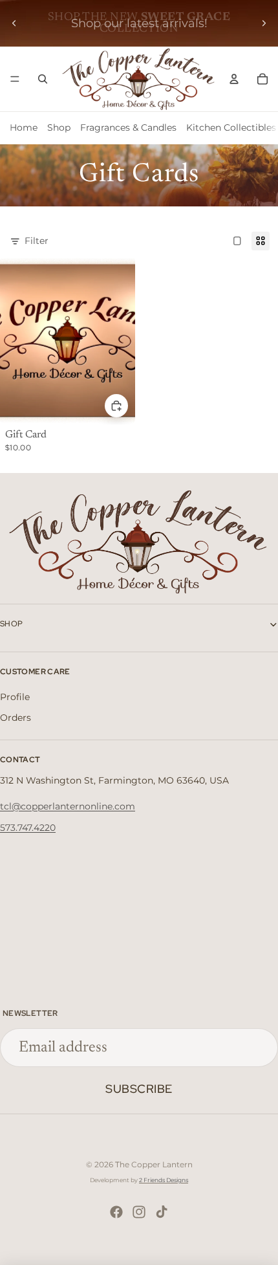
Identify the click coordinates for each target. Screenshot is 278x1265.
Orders (15, 717)
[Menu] (15, 79)
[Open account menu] (234, 79)
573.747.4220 (28, 827)
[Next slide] (264, 23)
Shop (58, 127)
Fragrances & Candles (128, 127)
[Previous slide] (14, 23)
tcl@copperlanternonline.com (67, 806)
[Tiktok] (161, 1212)
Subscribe (139, 1088)
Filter (36, 241)
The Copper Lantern (154, 1164)
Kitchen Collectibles (231, 127)
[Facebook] (116, 1212)
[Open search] (42, 79)
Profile (15, 697)
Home (23, 127)
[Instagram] (139, 1212)
